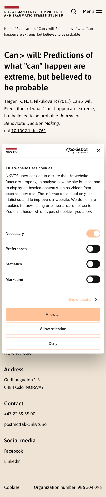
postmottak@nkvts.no (25, 424)
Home (9, 29)
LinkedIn (12, 461)
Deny (53, 343)
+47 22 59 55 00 (19, 413)
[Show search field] (73, 11)
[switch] (93, 249)
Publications (26, 29)
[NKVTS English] (33, 11)
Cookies (11, 487)
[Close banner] (98, 150)
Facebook (13, 451)
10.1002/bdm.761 (28, 130)
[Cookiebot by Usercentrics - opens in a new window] (67, 150)
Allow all (53, 314)
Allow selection (53, 329)
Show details (79, 299)
